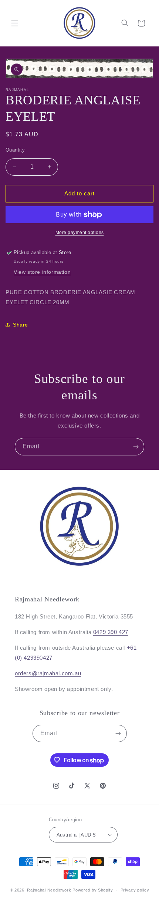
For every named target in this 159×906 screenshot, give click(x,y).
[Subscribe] (136, 446)
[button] (15, 23)
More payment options (79, 232)
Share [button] (20, 325)
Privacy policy (135, 890)
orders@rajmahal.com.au (48, 673)
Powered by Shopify (92, 890)
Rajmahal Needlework (49, 890)
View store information (42, 272)
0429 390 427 (110, 632)
